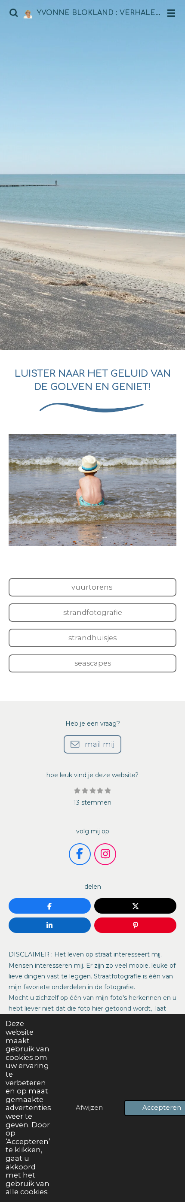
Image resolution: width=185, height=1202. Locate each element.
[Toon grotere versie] (92, 490)
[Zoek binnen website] (13, 12)
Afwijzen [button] (89, 1107)
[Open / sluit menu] (171, 12)
